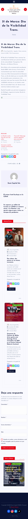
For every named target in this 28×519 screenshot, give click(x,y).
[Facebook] (2, 156)
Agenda (16, 51)
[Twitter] (12, 156)
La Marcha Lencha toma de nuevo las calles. (5, 137)
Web (2, 432)
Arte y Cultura (18, 305)
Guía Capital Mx (8, 51)
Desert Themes (14, 507)
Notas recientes (22, 51)
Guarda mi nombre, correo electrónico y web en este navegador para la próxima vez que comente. (14, 441)
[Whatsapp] (7, 156)
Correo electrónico (6, 424)
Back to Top (15, 515)
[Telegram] (10, 156)
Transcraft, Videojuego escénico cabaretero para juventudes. (19, 137)
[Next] (23, 458)
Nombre (3, 417)
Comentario (4, 404)
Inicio (14, 35)
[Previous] (21, 458)
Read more (11, 289)
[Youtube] (15, 156)
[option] (14, 474)
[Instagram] (5, 156)
